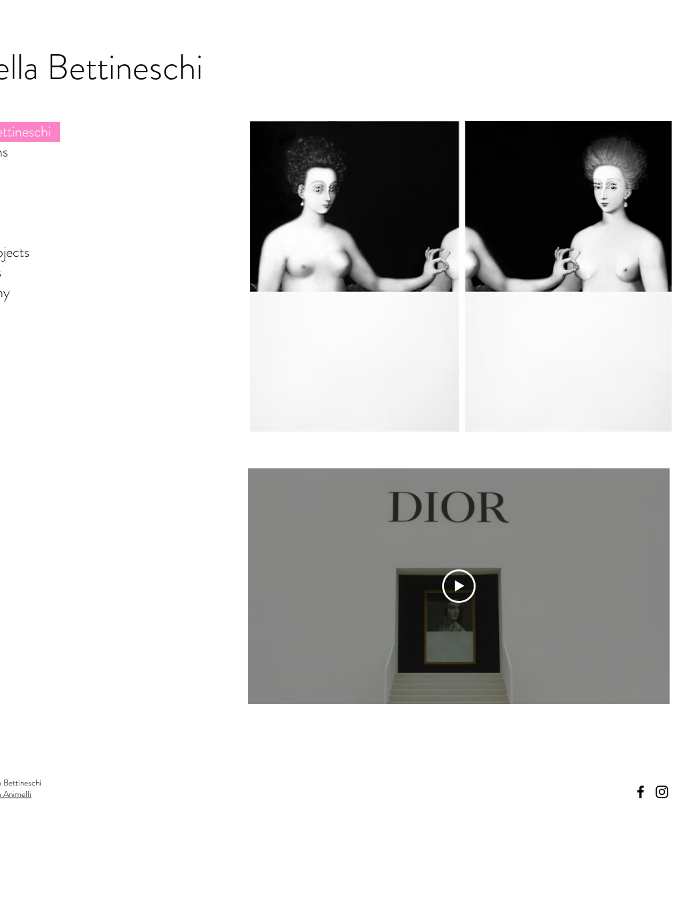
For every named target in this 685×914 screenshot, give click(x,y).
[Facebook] (640, 792)
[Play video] (459, 586)
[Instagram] (662, 792)
